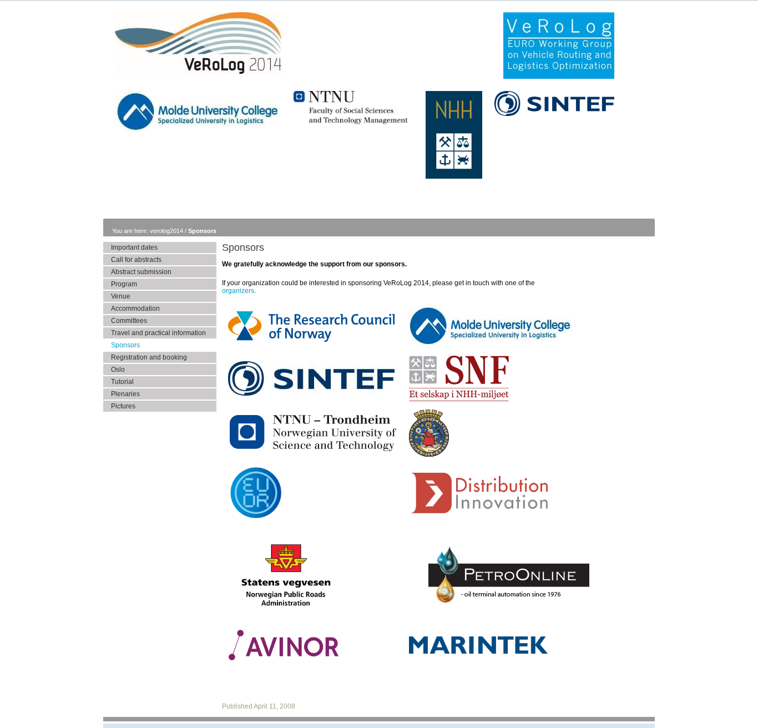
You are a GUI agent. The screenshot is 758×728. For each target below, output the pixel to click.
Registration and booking (149, 357)
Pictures (123, 406)
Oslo (118, 369)
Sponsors (202, 231)
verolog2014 (167, 231)
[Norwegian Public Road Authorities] (285, 615)
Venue (120, 296)
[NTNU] (313, 451)
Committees (129, 321)
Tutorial (122, 382)
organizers (238, 291)
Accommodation (135, 308)
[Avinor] (283, 660)
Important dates (134, 247)
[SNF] (459, 401)
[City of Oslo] (429, 457)
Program (124, 284)
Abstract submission (141, 272)
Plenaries (125, 394)
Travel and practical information (158, 333)
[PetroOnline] (509, 621)
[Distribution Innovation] (478, 513)
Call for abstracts (136, 260)
